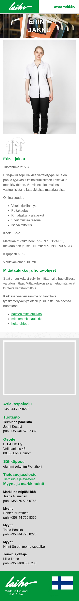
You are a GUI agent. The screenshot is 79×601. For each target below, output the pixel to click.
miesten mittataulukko (27, 319)
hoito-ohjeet (19, 323)
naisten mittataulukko (26, 314)
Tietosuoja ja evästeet (19, 479)
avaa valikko (64, 6)
